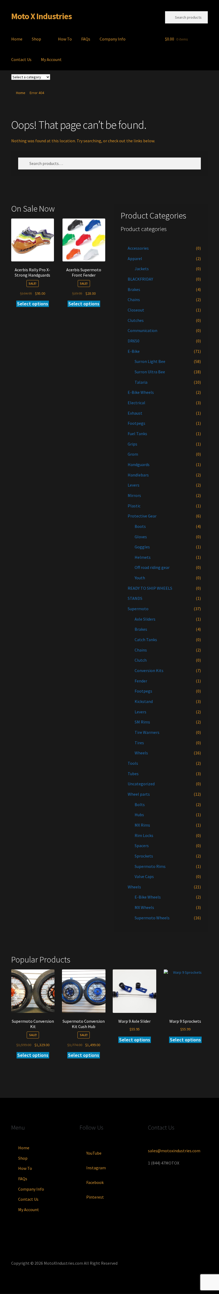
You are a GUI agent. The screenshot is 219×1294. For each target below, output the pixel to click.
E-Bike (134, 351)
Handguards (139, 464)
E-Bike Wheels (141, 392)
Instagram (96, 1167)
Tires (139, 742)
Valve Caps (144, 876)
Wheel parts (139, 794)
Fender (141, 681)
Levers (133, 485)
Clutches (136, 320)
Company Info (113, 39)
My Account (51, 59)
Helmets (143, 557)
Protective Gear (142, 516)
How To (65, 39)
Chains (134, 299)
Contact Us (21, 59)
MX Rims (142, 825)
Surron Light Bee (150, 361)
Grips (132, 444)
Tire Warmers (147, 732)
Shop (36, 39)
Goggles (142, 546)
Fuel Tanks (137, 433)
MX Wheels (144, 907)
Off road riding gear (152, 567)
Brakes (134, 289)
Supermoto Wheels (152, 917)
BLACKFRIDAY (140, 279)
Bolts (140, 804)
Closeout (136, 310)
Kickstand (144, 701)
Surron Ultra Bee (150, 371)
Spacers (142, 845)
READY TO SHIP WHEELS (150, 588)
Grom (133, 454)
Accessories (138, 248)
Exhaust (135, 413)
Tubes (133, 773)
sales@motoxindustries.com (174, 1150)
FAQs (85, 39)
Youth (140, 577)
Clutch (141, 660)
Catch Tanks (146, 639)
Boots (140, 526)
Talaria (141, 382)
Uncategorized (141, 783)
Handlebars (138, 475)
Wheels (141, 752)
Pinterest (95, 1197)
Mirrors (134, 495)
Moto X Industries (41, 16)
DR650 (133, 340)
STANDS (135, 598)
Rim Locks (144, 835)
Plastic (134, 505)
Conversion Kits (149, 670)
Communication (142, 330)
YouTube (93, 1153)
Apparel (135, 258)
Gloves (141, 536)
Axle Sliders (145, 619)
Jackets (142, 268)
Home (16, 39)
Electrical (136, 402)
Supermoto (138, 608)
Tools (133, 763)
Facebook (95, 1182)
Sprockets (144, 856)
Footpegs (136, 423)
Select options (32, 304)
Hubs (139, 814)
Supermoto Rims (150, 866)
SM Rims (142, 722)
